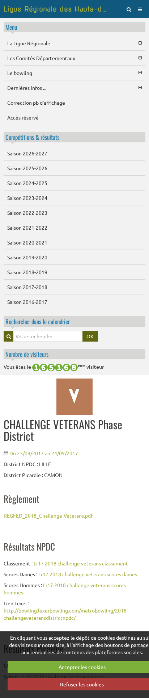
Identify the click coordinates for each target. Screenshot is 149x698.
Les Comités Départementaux (41, 58)
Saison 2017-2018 (27, 287)
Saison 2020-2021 (27, 242)
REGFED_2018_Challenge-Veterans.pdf (48, 515)
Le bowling (19, 73)
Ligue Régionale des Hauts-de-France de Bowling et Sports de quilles (56, 9)
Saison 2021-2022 (27, 227)
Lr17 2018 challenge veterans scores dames (87, 574)
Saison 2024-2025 (27, 183)
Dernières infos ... (26, 87)
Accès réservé (23, 117)
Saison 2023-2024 (27, 198)
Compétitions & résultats (32, 137)
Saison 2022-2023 (27, 212)
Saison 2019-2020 (27, 257)
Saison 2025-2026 (27, 168)
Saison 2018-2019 (27, 272)
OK (90, 336)
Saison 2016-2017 (27, 301)
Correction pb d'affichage (36, 102)
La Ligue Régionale (28, 43)
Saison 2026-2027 (27, 153)
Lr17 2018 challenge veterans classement (81, 563)
